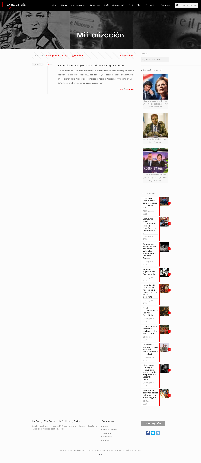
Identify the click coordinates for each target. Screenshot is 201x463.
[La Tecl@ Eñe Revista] (16, 5)
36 (121, 89)
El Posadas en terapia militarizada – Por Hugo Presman (91, 65)
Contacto (107, 436)
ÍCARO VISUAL (134, 450)
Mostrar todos (127, 55)
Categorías (52, 55)
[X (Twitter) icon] (102, 454)
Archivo (106, 440)
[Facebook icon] (99, 454)
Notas (106, 426)
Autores (77, 55)
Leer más (130, 89)
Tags (66, 55)
